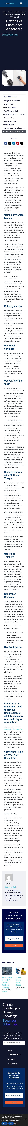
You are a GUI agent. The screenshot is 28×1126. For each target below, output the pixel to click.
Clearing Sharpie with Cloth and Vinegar (15, 114)
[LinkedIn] (13, 143)
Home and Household (18, 12)
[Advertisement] (14, 55)
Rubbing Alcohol (9, 104)
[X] (9, 143)
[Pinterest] (17, 143)
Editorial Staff (7, 33)
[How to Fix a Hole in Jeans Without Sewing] (7, 968)
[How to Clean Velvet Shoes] (21, 968)
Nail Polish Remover (10, 121)
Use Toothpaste (9, 125)
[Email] (21, 143)
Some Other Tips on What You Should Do (15, 131)
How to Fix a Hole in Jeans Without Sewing (7, 982)
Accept (4, 1123)
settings (17, 1120)
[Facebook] (5, 143)
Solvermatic (6, 12)
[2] (9, 3)
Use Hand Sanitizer (10, 107)
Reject (11, 1123)
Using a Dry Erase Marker (12, 101)
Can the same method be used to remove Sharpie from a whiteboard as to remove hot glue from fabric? (15, 128)
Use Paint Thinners (10, 118)
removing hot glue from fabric (13, 729)
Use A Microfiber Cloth (11, 111)
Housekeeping (7, 14)
